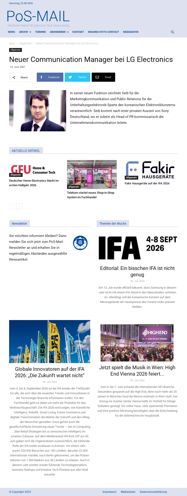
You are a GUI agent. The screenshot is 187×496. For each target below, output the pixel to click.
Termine (40, 32)
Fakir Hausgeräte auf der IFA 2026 (147, 183)
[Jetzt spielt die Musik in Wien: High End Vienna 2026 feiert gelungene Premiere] (137, 340)
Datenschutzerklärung (153, 491)
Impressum (110, 491)
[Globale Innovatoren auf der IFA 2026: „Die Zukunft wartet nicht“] (49, 341)
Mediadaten (130, 32)
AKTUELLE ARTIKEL (26, 151)
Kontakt (78, 32)
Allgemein (25, 43)
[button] (172, 32)
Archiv (23, 32)
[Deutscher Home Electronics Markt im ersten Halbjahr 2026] (35, 168)
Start (12, 43)
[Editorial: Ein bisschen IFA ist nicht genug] (137, 247)
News (11, 32)
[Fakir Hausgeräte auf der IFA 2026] (151, 170)
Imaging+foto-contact (103, 32)
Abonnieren (57, 32)
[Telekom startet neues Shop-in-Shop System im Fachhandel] (93, 174)
